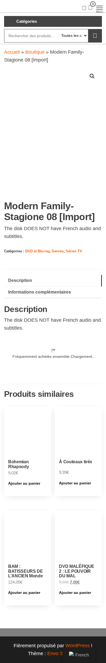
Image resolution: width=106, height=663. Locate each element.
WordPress (78, 645)
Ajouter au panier (24, 483)
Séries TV (74, 251)
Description (20, 280)
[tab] (53, 281)
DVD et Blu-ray (37, 251)
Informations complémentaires (39, 291)
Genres (58, 251)
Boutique (35, 52)
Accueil (12, 52)
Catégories (26, 21)
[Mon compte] (84, 8)
